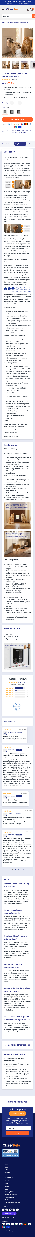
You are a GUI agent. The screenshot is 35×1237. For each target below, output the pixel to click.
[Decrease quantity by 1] (12, 103)
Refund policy (9, 1197)
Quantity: (5, 103)
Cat (6, 1164)
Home (3, 22)
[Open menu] (3, 9)
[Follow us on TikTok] (14, 1210)
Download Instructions (11, 436)
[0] (31, 9)
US (28, 3)
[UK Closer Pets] (11, 1144)
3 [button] (18, 869)
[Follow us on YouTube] (10, 1210)
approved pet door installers (14, 301)
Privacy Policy (9, 1192)
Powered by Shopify (7, 1231)
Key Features (20, 144)
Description (6, 144)
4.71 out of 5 (22, 682)
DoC (6, 1189)
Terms (7, 1186)
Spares (7, 1172)
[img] (7, 730)
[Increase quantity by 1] (20, 103)
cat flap (24, 207)
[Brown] (19, 112)
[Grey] (12, 112)
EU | (25, 3)
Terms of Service (11, 1194)
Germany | (20, 3)
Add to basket (19, 119)
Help (6, 1184)
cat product (22, 270)
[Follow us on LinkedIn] (17, 1210)
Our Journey (9, 1181)
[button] (6, 80)
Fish (6, 1170)
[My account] (28, 10)
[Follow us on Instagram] (6, 1210)
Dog (6, 1167)
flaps (22, 424)
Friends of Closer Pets (12, 1203)
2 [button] (15, 869)
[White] (5, 112)
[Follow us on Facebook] (3, 1210)
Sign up (16, 1133)
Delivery (7, 1200)
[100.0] (17, 706)
